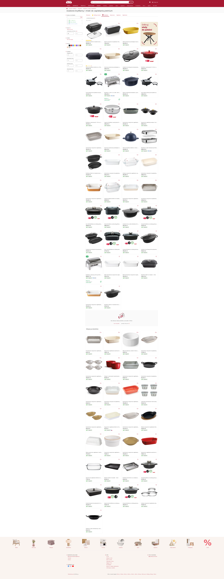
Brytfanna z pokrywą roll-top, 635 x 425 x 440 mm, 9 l (97, 274)
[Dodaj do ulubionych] (101, 206)
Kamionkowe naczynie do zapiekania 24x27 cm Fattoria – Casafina (118, 401)
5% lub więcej (70, 39)
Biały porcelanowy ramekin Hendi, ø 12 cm (131, 350)
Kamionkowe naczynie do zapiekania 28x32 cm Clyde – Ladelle (136, 452)
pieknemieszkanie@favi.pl (74, 556)
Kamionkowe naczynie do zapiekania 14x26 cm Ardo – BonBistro (154, 376)
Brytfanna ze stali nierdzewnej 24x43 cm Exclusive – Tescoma (154, 147)
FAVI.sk (122, 574)
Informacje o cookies (110, 567)
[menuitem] (68, 5)
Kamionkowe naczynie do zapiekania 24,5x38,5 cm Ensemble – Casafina (101, 304)
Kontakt (69, 558)
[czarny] (69, 45)
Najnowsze (112, 15)
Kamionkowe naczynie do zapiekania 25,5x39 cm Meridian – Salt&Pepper (138, 122)
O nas (107, 556)
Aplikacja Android (153, 556)
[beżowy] (67, 47)
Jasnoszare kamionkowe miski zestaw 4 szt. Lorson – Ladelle (154, 401)
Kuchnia (103, 547)
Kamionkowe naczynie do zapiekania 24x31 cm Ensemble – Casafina (100, 198)
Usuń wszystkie (116, 323)
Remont (86, 547)
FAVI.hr (132, 574)
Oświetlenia (68, 547)
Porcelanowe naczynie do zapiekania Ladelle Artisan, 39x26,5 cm (154, 198)
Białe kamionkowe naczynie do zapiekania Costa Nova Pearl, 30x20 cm (137, 274)
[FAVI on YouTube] (73, 566)
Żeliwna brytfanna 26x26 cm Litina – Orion (131, 147)
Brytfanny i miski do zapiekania (89, 8)
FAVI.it (136, 574)
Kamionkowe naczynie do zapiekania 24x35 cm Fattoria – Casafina (136, 198)
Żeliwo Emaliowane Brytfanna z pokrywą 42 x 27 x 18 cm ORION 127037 (137, 92)
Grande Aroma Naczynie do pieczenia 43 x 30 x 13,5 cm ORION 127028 (155, 249)
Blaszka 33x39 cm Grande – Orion (111, 477)
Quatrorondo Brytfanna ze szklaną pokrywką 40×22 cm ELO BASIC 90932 (119, 503)
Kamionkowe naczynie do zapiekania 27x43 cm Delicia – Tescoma (154, 173)
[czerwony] (71, 45)
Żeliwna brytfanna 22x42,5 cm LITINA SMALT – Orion (97, 67)
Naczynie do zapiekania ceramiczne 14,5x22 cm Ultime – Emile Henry (118, 350)
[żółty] (75, 45)
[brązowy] (80, 45)
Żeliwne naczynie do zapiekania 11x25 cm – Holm (114, 41)
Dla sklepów (108, 564)
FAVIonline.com (71, 574)
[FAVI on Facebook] (68, 566)
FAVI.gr (151, 574)
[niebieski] (73, 45)
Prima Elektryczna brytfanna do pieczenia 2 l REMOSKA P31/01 (99, 92)
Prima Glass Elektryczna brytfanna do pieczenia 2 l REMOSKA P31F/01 (155, 92)
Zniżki (207, 547)
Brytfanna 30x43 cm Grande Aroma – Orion (95, 173)
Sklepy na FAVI (109, 558)
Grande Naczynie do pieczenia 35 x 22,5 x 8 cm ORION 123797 (98, 503)
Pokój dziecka (173, 547)
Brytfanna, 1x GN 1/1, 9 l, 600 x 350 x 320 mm (113, 92)
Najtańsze (118, 15)
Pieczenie (80, 8)
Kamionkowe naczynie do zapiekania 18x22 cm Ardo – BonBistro (99, 401)
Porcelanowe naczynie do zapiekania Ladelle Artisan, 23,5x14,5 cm (99, 350)
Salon (138, 547)
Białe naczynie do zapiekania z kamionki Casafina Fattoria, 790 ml (99, 452)
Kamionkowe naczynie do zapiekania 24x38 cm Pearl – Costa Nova (118, 173)
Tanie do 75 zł (70, 29)
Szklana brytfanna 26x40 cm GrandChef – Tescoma (114, 198)
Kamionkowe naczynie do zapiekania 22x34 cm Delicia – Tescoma (99, 147)
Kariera (69, 559)
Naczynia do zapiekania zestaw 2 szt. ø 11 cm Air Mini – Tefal (153, 122)
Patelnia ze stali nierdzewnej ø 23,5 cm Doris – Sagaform (97, 528)
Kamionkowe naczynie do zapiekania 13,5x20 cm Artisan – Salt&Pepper (137, 376)
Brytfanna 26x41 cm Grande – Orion (148, 274)
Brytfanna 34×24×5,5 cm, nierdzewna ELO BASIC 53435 (134, 477)
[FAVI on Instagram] (70, 566)
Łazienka (120, 547)
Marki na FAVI (109, 559)
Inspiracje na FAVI (110, 561)
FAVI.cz (118, 574)
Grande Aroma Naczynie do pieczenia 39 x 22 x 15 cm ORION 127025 (100, 249)
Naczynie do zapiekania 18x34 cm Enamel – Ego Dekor (115, 427)
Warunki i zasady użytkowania (112, 566)
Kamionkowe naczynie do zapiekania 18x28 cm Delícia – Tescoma (136, 401)
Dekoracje (34, 547)
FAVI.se (139, 574)
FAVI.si (155, 574)
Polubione (106, 15)
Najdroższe (124, 15)
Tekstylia (51, 547)
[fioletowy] (76, 45)
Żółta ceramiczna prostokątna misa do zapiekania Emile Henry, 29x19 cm (138, 41)
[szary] (78, 45)
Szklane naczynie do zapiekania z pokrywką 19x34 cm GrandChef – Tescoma (138, 173)
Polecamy (88, 15)
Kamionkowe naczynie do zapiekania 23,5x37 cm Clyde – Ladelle (136, 427)
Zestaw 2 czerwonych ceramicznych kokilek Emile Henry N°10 (117, 376)
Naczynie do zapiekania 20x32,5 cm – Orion (95, 477)
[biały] (67, 45)
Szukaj (131, 2)
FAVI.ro (125, 574)
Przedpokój (190, 547)
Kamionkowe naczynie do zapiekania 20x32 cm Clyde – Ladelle (154, 350)
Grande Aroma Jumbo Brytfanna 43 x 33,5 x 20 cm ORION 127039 (136, 224)
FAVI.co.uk (144, 574)
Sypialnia (155, 547)
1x (91, 65)
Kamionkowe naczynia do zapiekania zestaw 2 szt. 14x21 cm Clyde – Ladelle (101, 427)
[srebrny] (69, 47)
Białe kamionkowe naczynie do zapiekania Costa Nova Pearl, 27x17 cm (118, 274)
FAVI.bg (148, 574)
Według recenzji (97, 15)
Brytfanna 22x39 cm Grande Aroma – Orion (95, 41)
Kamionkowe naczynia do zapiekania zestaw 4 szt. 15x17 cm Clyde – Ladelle (101, 376)
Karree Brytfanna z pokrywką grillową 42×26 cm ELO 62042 (116, 224)
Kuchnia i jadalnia (72, 8)
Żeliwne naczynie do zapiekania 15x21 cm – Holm (151, 427)
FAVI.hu (129, 574)
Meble (16, 547)
